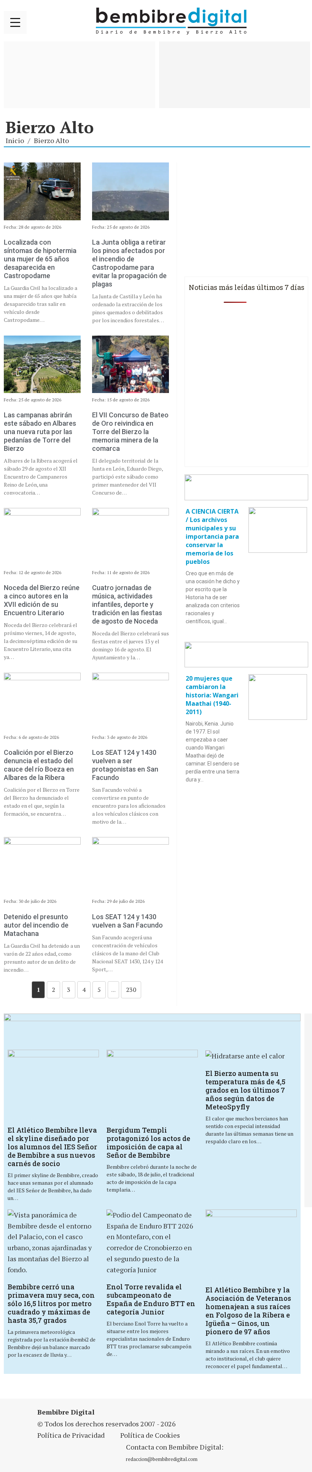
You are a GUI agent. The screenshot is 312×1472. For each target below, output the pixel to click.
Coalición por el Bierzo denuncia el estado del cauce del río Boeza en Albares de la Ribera (39, 764)
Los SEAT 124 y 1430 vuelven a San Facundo (127, 921)
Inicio (15, 140)
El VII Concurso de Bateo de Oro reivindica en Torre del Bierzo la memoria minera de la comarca (130, 431)
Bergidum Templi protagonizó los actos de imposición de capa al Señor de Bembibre (148, 1142)
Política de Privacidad (71, 1435)
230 (131, 989)
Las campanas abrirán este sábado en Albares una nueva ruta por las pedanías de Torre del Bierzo (40, 431)
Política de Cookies (150, 1435)
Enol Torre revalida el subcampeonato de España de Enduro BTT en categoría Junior (151, 1299)
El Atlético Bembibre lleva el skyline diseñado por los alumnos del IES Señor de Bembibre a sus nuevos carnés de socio (52, 1146)
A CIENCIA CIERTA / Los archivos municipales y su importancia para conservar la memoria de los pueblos (212, 536)
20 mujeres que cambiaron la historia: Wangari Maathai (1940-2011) (212, 695)
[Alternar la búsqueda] (298, 21)
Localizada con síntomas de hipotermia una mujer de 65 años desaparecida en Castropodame (40, 259)
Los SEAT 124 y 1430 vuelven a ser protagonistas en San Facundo (125, 764)
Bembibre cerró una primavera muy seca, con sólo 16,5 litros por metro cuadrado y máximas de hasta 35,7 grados (51, 1303)
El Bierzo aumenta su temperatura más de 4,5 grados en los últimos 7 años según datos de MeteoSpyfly (245, 1090)
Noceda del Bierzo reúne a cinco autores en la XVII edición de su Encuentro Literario (42, 600)
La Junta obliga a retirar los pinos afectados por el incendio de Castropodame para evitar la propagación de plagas (129, 263)
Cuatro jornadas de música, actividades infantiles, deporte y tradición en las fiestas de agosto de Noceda (127, 604)
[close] (15, 22)
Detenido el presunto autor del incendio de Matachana (36, 925)
